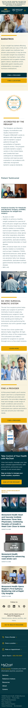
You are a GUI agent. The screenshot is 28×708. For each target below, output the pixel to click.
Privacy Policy (15, 698)
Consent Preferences (7, 706)
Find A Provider (14, 75)
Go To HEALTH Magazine (14, 625)
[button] (10, 194)
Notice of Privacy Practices (8, 704)
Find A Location (14, 80)
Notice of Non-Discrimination (9, 700)
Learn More (14, 348)
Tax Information (18, 706)
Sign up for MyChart (11, 482)
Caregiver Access (6, 698)
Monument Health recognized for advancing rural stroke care (13, 556)
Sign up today (6, 669)
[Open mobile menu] (25, 10)
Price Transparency (6, 702)
